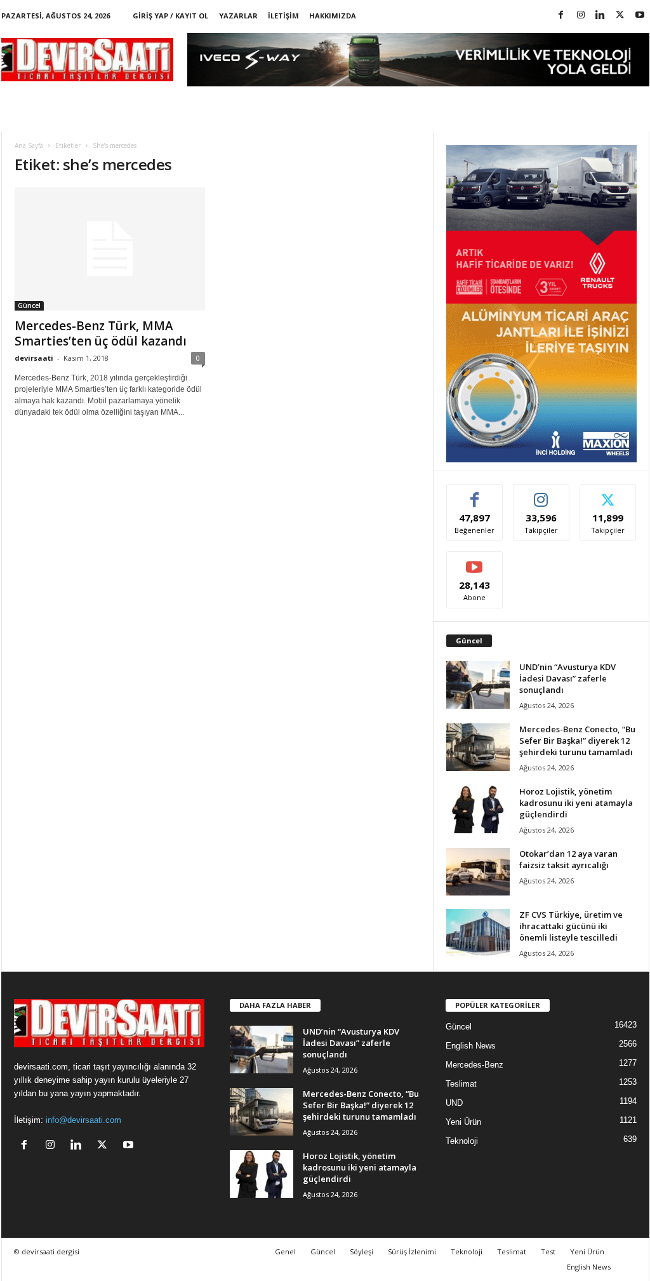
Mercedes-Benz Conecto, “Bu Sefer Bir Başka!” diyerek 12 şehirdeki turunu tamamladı (577, 740)
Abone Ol (474, 561)
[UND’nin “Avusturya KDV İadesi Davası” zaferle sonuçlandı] (478, 685)
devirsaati (34, 358)
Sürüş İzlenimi (412, 1251)
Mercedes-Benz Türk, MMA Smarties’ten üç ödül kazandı (101, 333)
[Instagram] (580, 15)
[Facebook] (561, 15)
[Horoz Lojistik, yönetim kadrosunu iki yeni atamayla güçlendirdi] (478, 809)
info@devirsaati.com (83, 1120)
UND (454, 1103)
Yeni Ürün (463, 1122)
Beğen (474, 494)
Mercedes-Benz (474, 1065)
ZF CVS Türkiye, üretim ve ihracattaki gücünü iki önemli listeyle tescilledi (571, 926)
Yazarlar (238, 15)
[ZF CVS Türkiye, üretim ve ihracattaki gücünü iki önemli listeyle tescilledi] (478, 932)
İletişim (283, 15)
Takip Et (541, 494)
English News (471, 1045)
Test (548, 1251)
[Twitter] (620, 15)
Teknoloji (462, 1141)
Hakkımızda (332, 15)
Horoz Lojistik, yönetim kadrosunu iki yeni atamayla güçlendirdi (576, 803)
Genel (285, 1251)
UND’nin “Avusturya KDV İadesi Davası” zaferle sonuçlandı (567, 678)
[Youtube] (639, 15)
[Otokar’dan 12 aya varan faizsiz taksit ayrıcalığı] (478, 871)
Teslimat (461, 1084)
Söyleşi (361, 1251)
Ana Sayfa (29, 145)
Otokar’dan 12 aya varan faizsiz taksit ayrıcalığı (568, 859)
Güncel (29, 305)
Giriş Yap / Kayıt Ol (170, 15)
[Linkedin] (600, 15)
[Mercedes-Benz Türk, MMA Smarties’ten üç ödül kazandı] (110, 249)
